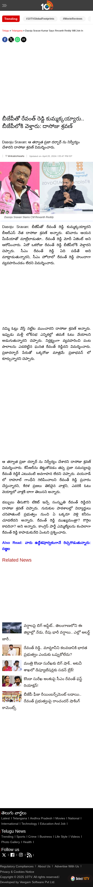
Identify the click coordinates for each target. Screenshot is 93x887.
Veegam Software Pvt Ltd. (37, 882)
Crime (32, 836)
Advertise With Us (67, 866)
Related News (17, 560)
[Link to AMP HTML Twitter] (4, 856)
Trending (7, 836)
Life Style (61, 836)
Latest (5, 818)
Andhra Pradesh (41, 818)
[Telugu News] (47, 9)
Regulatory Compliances (17, 866)
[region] (46, 79)
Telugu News (13, 831)
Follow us (10, 849)
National (73, 818)
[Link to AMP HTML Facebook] (12, 856)
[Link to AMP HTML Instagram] (21, 856)
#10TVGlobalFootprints (40, 18)
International (9, 823)
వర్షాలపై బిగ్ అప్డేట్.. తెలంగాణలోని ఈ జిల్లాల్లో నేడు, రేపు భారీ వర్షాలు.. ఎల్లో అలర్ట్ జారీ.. (46, 632)
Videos (75, 836)
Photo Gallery (10, 842)
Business (46, 836)
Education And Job (53, 823)
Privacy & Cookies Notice (17, 871)
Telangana (17, 30)
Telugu (5, 30)
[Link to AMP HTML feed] (29, 856)
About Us (44, 866)
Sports (20, 836)
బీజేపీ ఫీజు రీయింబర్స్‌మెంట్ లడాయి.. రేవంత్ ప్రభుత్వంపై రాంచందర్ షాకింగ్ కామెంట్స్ (41, 701)
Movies (60, 818)
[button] (4, 5)
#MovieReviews (72, 18)
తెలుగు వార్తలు (13, 812)
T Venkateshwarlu (14, 156)
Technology (29, 823)
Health (27, 842)
